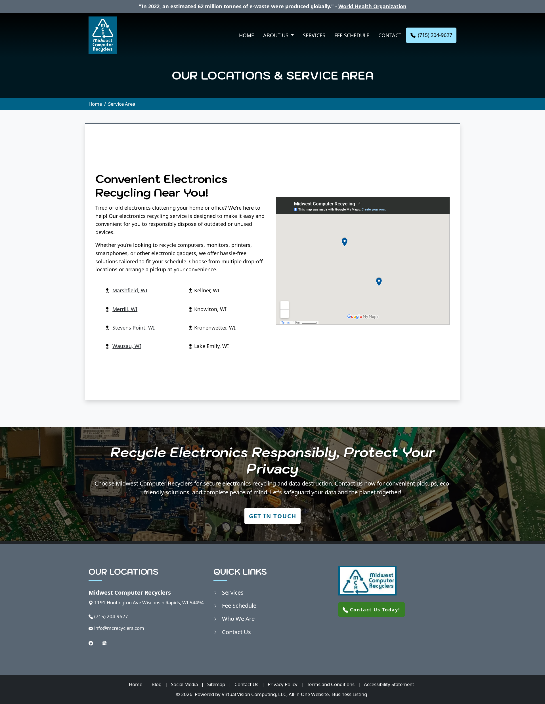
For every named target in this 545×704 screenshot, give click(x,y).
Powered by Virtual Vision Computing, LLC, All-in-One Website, (262, 694)
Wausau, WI (126, 346)
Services (314, 35)
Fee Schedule (351, 35)
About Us (276, 35)
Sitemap (216, 684)
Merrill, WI (124, 309)
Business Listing (349, 694)
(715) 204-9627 (435, 35)
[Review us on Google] (104, 642)
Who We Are (238, 618)
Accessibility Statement (389, 684)
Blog (157, 684)
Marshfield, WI (129, 290)
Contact (389, 35)
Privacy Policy (282, 684)
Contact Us (236, 632)
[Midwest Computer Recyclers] (103, 35)
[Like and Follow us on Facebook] (91, 642)
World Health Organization (372, 6)
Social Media (184, 684)
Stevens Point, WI (133, 327)
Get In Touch (272, 516)
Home (246, 35)
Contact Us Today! (374, 610)
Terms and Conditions (331, 684)
